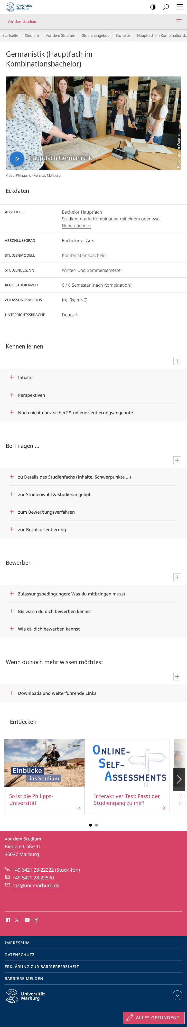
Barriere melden (24, 978)
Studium (32, 35)
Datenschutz (20, 954)
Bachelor (122, 35)
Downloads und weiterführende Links (57, 691)
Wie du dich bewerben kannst (49, 627)
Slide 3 (96, 825)
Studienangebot (95, 35)
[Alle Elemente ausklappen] (177, 361)
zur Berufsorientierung (42, 527)
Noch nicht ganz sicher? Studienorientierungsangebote (75, 410)
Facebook (8, 920)
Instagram (36, 920)
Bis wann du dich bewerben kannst (54, 609)
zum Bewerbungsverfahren (46, 510)
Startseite (10, 35)
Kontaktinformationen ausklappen (177, 995)
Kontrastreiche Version (152, 7)
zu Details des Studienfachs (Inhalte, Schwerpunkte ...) (74, 475)
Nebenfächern (76, 225)
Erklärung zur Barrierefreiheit (42, 966)
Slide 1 (90, 825)
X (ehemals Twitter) (17, 919)
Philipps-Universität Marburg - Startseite (21, 7)
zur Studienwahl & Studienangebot (54, 492)
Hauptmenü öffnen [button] (180, 7)
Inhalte (25, 375)
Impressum (17, 942)
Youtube (27, 920)
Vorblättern (179, 779)
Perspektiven (31, 393)
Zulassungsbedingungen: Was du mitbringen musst (71, 592)
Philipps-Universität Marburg (34, 1004)
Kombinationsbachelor (84, 255)
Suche (166, 7)
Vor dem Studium (180, 21)
